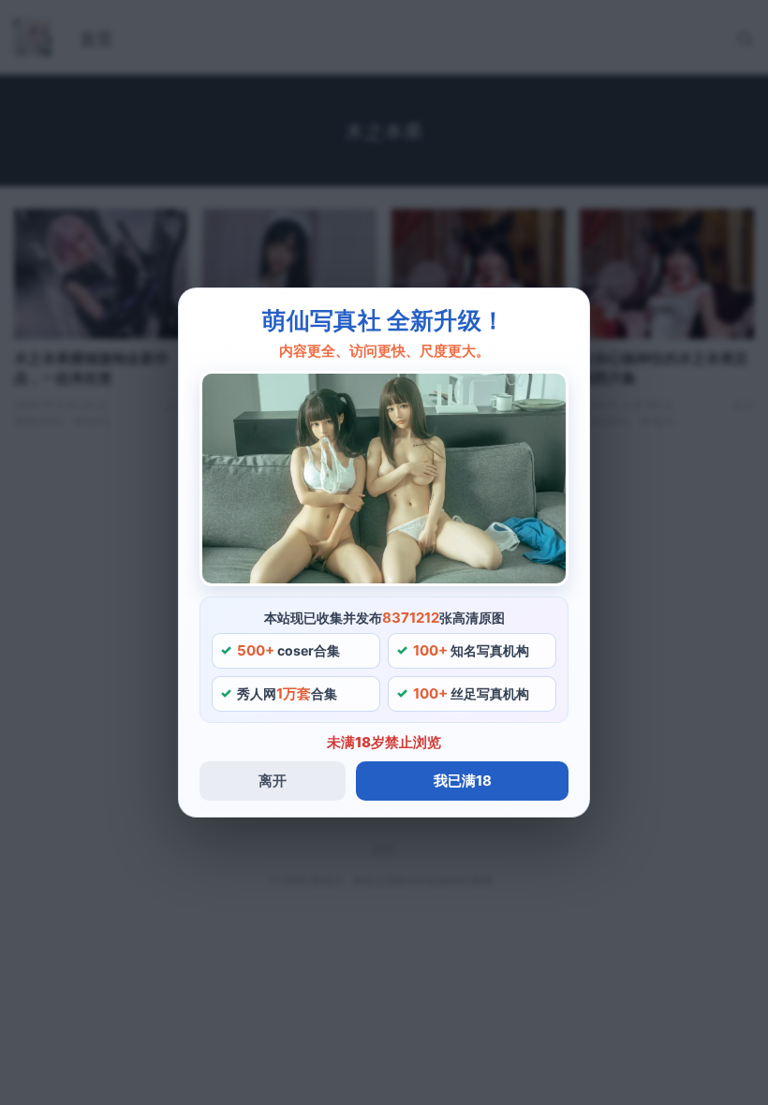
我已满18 (463, 780)
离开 (272, 780)
